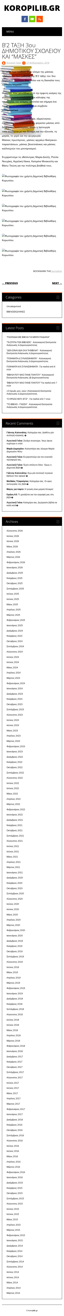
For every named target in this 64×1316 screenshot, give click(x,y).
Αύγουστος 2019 (15, 962)
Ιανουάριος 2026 (15, 567)
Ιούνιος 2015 (13, 1214)
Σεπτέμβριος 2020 (15, 893)
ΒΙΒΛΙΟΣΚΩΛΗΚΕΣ (16, 312)
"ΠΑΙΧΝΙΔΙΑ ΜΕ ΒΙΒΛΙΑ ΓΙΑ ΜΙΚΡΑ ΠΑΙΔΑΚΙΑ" (28, 337)
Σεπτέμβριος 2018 (15, 1009)
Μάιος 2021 (12, 857)
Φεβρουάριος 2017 (16, 1109)
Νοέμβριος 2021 (14, 825)
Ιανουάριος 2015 (15, 1240)
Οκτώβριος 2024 (15, 641)
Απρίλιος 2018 (14, 1035)
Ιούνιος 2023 (13, 725)
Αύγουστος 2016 (15, 1140)
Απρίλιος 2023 (14, 736)
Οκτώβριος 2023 (15, 704)
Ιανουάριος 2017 (15, 1114)
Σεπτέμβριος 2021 (15, 836)
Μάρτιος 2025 (13, 615)
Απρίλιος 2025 (14, 609)
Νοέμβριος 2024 (14, 636)
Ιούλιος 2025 (13, 594)
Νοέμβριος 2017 (14, 1062)
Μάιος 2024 (12, 667)
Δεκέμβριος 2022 (15, 757)
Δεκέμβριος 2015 (15, 1183)
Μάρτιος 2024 (13, 678)
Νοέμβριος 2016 (14, 1125)
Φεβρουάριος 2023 (16, 746)
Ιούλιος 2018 (13, 1020)
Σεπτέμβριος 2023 (15, 709)
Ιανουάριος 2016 (15, 1177)
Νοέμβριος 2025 (14, 578)
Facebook (25, 19)
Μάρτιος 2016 (13, 1167)
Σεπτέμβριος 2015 (15, 1198)
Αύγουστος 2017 (15, 1077)
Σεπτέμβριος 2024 (15, 646)
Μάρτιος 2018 (13, 1041)
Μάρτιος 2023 (13, 741)
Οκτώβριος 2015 (15, 1193)
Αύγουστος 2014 (15, 1267)
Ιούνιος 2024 (13, 662)
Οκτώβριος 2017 (15, 1067)
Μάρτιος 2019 (13, 983)
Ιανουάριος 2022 (15, 814)
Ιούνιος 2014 (13, 1277)
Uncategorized (14, 306)
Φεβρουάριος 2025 (16, 620)
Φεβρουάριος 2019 (16, 988)
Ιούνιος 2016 (13, 1151)
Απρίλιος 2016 (14, 1162)
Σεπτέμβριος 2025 (15, 588)
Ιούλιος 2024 (13, 657)
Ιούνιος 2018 (13, 1025)
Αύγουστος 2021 (15, 841)
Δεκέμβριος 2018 (15, 998)
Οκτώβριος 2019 (15, 951)
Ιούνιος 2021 (13, 851)
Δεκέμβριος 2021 (15, 820)
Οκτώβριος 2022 (15, 767)
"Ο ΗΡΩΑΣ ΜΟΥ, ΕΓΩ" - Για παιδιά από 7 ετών (28, 399)
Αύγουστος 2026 (15, 531)
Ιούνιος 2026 (13, 541)
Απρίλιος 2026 (14, 552)
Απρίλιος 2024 (14, 673)
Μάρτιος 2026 (13, 557)
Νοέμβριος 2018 (14, 1004)
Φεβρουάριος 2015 (16, 1235)
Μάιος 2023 (12, 730)
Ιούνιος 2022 (13, 788)
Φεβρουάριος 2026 (16, 562)
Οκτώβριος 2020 (15, 888)
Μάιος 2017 (12, 1093)
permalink (56, 271)
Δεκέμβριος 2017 (15, 1056)
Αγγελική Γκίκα (13, 62)
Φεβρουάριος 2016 (16, 1172)
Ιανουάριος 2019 (15, 993)
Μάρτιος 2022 (13, 804)
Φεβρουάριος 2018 (16, 1046)
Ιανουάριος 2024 (15, 688)
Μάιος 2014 (12, 1282)
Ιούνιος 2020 (13, 909)
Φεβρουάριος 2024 (16, 683)
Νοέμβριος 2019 (14, 946)
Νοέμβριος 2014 (14, 1251)
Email (32, 19)
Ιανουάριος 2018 (15, 1051)
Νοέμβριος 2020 (14, 883)
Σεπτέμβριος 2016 (15, 1135)
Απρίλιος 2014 (14, 1288)
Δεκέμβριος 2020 (15, 878)
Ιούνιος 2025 (13, 599)
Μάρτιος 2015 (13, 1230)
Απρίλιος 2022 (14, 799)
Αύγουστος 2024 (15, 652)
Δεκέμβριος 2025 (15, 573)
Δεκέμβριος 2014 (15, 1246)
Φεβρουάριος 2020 (16, 930)
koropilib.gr (32, 7)
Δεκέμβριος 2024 (15, 631)
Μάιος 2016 (12, 1156)
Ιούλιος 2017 (13, 1083)
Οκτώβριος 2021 (15, 830)
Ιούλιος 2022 (13, 783)
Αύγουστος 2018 (15, 1014)
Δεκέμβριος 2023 (15, 694)
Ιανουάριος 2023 (15, 751)
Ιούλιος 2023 (13, 720)
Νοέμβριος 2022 (14, 762)
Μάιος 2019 (12, 972)
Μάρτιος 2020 (13, 925)
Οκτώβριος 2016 (15, 1130)
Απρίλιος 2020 (14, 920)
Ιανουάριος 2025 (15, 625)
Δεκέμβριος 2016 (15, 1119)
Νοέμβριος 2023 (14, 699)
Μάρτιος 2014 (13, 1293)
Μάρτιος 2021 (13, 867)
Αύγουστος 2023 (15, 715)
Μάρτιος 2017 (13, 1104)
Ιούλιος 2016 (13, 1146)
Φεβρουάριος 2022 (16, 809)
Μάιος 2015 (12, 1219)
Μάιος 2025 (12, 604)
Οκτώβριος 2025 (15, 583)
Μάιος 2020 (12, 914)
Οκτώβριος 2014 (15, 1256)
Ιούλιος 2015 (13, 1209)
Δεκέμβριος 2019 (15, 941)
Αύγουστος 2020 (15, 899)
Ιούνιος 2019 (13, 967)
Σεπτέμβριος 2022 (15, 773)
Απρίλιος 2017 (14, 1098)
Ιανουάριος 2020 (15, 935)
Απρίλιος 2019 (14, 978)
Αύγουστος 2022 (15, 778)
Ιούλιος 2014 (13, 1272)
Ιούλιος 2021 (13, 846)
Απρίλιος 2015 (14, 1225)
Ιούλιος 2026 (13, 536)
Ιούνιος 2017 (13, 1088)
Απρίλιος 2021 (14, 862)
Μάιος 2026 (12, 546)
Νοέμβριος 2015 (14, 1188)
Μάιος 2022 (12, 793)
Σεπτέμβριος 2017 (15, 1072)
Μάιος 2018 (12, 1030)
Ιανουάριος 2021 (15, 872)
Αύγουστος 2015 (15, 1203)
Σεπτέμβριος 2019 (15, 956)
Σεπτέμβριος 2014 (15, 1261)
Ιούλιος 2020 (13, 904)
